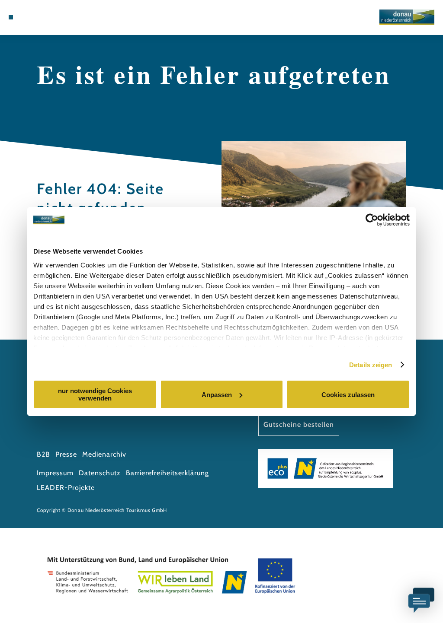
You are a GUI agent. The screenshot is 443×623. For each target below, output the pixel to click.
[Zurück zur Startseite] (406, 17)
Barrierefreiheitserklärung (167, 473)
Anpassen (217, 394)
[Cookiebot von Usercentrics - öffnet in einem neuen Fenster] (372, 219)
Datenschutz (100, 473)
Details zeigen (370, 365)
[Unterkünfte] (28, 17)
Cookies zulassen (348, 394)
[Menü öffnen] (11, 17)
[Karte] (37, 17)
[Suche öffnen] (56, 17)
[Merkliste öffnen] (47, 17)
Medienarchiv (104, 454)
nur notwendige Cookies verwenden (95, 394)
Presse (66, 454)
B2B (43, 454)
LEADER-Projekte (65, 487)
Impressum (55, 473)
